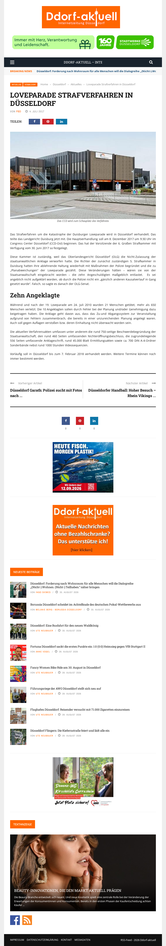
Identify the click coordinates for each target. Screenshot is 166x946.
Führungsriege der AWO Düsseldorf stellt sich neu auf (65, 688)
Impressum (17, 940)
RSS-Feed (126, 940)
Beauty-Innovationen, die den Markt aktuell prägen (67, 890)
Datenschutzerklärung (42, 940)
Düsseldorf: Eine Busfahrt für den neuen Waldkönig (64, 625)
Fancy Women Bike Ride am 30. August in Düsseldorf (65, 667)
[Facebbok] (15, 920)
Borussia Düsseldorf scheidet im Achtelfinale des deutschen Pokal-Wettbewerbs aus (85, 604)
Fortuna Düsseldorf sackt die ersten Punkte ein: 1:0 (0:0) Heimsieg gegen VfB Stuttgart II (87, 646)
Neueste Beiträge (26, 572)
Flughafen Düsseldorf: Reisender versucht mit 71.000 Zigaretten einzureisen (80, 709)
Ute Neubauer (44, 630)
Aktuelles (16, 84)
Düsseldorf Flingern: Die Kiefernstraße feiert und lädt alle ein (70, 730)
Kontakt (66, 940)
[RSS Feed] (27, 920)
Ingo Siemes (43, 592)
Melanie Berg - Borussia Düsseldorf (59, 609)
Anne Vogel (43, 651)
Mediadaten (82, 940)
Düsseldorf (30, 84)
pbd (18, 111)
